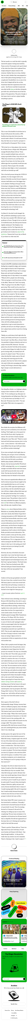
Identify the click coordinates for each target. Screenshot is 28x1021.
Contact (5, 948)
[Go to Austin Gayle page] (5, 884)
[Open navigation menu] (25, 2)
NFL (23, 5)
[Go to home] (2, 2)
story (8, 509)
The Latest (4, 5)
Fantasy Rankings (11, 5)
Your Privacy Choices (19, 1010)
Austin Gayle (10, 884)
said (5, 503)
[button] (14, 2)
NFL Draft (14, 29)
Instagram (13, 1015)
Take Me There (14, 1004)
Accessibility (13, 1012)
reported (17, 466)
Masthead (14, 948)
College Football (9, 935)
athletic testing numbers (7, 681)
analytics (19, 681)
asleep (12, 89)
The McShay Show (6, 941)
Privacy (12, 1010)
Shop (23, 948)
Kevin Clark (14, 55)
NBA (19, 5)
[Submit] (24, 381)
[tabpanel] (14, 252)
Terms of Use (7, 1010)
